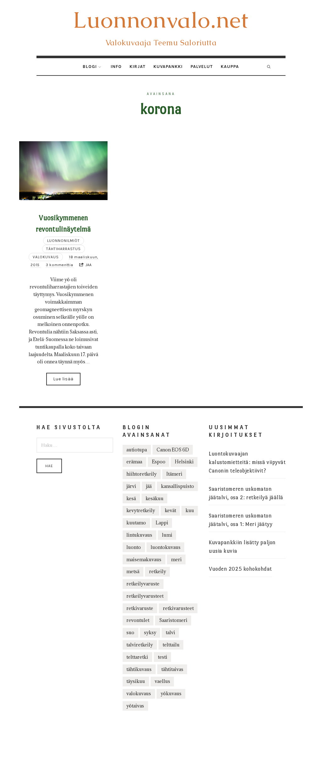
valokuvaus (138, 693)
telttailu (171, 645)
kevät (170, 510)
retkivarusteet (178, 608)
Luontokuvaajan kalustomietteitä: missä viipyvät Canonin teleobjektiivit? (247, 462)
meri (176, 559)
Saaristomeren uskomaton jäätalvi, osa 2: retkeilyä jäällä (246, 493)
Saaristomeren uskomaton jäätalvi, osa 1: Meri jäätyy (240, 520)
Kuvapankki (168, 66)
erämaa (134, 462)
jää (149, 486)
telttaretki (137, 657)
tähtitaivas (172, 669)
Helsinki (184, 462)
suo (130, 632)
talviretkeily (139, 645)
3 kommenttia (59, 265)
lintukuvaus (139, 535)
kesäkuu (155, 498)
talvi (170, 632)
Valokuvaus (46, 257)
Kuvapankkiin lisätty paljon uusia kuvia (242, 547)
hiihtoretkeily (141, 474)
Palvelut (202, 66)
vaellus (162, 681)
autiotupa (136, 450)
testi (162, 657)
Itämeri (174, 474)
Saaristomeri (173, 620)
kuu (190, 510)
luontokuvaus (165, 547)
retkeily (157, 571)
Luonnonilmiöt (63, 240)
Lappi (162, 523)
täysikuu (135, 681)
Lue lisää (63, 379)
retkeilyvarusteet (145, 596)
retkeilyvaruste (142, 584)
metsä (132, 571)
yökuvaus (171, 693)
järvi (131, 486)
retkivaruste (139, 608)
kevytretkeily (140, 510)
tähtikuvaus (139, 669)
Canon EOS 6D (173, 450)
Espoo (158, 462)
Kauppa (230, 66)
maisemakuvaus (143, 559)
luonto (133, 547)
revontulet (137, 620)
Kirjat (138, 66)
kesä (131, 498)
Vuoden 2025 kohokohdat (240, 569)
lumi (167, 535)
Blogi (90, 66)
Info (116, 66)
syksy (150, 632)
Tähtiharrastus (63, 249)
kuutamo (136, 523)
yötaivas (135, 706)
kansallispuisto (177, 486)
